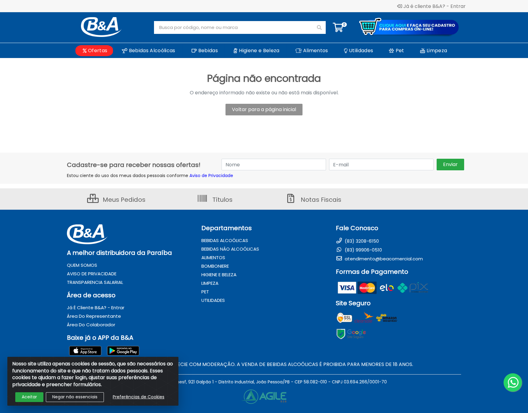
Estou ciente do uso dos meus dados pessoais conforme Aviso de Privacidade (150, 175)
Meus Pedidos (123, 199)
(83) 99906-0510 (362, 250)
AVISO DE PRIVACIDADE (91, 273)
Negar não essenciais (74, 397)
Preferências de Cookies (138, 397)
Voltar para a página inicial (264, 109)
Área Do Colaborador (91, 324)
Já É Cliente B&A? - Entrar (95, 307)
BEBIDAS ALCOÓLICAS (224, 240)
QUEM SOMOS (82, 265)
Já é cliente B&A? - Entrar (434, 6)
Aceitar (29, 397)
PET (205, 291)
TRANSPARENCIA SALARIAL (95, 282)
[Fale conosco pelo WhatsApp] (513, 382)
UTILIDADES (213, 300)
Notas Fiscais (320, 199)
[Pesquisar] (319, 27)
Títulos (222, 199)
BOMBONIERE (215, 266)
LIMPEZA (209, 283)
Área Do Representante (94, 316)
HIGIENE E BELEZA (219, 274)
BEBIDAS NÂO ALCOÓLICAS (230, 249)
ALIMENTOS (213, 257)
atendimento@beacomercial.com (383, 258)
